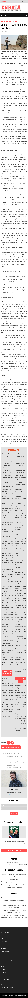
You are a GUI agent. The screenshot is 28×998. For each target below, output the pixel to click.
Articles (3, 21)
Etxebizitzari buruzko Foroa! (14, 888)
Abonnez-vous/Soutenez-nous (10, 747)
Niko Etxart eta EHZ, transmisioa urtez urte (14, 898)
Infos (2, 982)
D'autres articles (14, 795)
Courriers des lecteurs (7, 957)
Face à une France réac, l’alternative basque (14, 874)
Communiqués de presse (8, 960)
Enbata (12, 995)
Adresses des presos (7, 988)
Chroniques (4, 941)
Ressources (4, 985)
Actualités (4, 936)
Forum (3, 969)
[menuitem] (22, 1)
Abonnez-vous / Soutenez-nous (7, 672)
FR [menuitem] (25, 1)
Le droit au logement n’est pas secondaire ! (14, 885)
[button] (9, 864)
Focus (15, 21)
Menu (4, 15)
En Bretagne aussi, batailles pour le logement (14, 882)
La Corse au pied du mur (14, 767)
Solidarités (5, 979)
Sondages (4, 972)
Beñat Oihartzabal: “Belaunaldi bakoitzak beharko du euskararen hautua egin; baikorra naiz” (14, 918)
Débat (3, 966)
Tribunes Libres (5, 951)
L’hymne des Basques (13, 761)
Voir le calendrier (22, 864)
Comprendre (9, 21)
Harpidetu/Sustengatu (21, 680)
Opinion (3, 948)
